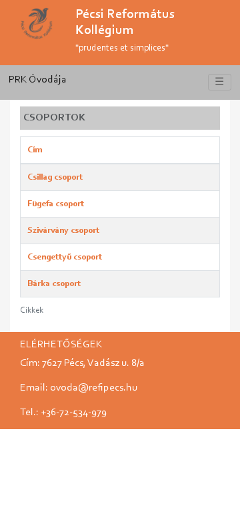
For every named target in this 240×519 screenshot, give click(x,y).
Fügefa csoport (55, 204)
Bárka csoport (54, 283)
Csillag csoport (55, 177)
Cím (34, 150)
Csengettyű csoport (64, 257)
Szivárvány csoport (63, 230)
